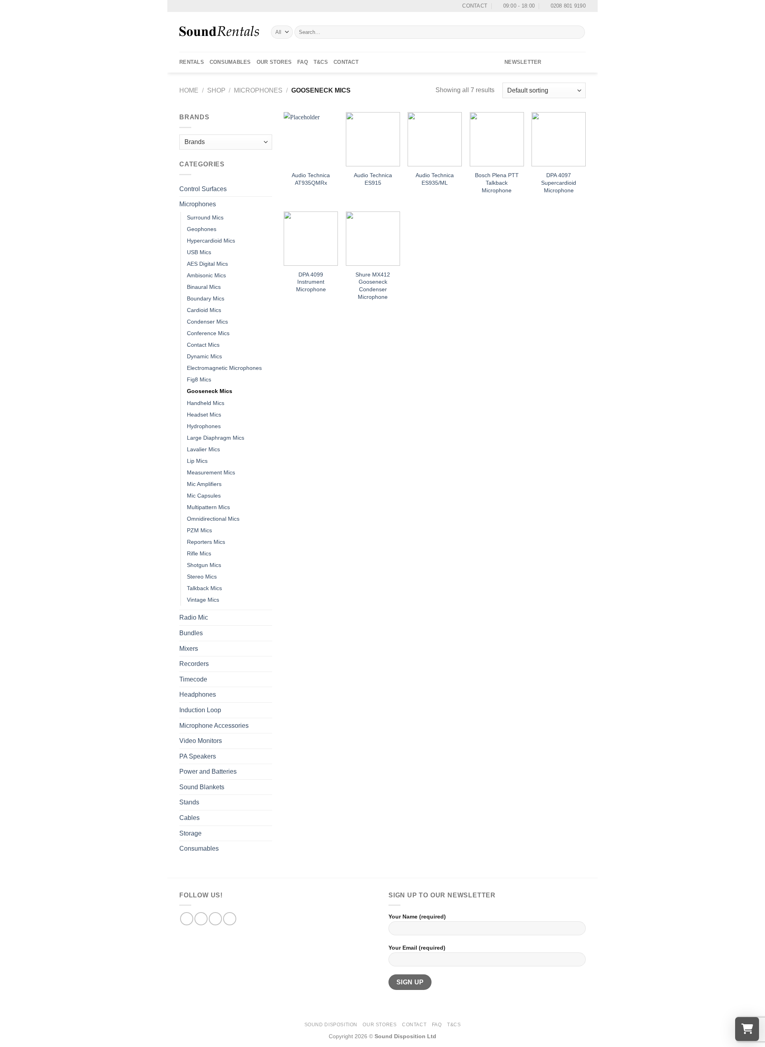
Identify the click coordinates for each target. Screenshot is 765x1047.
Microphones (258, 90)
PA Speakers (197, 756)
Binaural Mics (204, 287)
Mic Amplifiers (204, 484)
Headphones (197, 694)
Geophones (201, 229)
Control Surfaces (203, 189)
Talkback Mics (204, 588)
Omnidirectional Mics (213, 519)
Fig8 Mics (199, 379)
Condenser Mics (207, 321)
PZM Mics (199, 530)
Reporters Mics (206, 542)
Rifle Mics (199, 553)
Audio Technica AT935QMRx (311, 179)
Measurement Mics (211, 472)
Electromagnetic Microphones (224, 368)
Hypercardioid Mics (211, 240)
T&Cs (321, 62)
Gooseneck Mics (209, 391)
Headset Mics (204, 414)
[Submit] (577, 32)
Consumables (230, 62)
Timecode (193, 679)
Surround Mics (205, 217)
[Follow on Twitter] (570, 62)
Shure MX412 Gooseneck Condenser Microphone (372, 285)
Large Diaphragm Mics (215, 438)
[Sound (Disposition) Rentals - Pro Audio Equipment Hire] (219, 32)
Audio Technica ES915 (373, 179)
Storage (190, 833)
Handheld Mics (205, 403)
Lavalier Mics (203, 449)
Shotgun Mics (204, 565)
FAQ (302, 62)
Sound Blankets (201, 787)
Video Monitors (200, 740)
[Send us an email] (580, 62)
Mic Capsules (204, 495)
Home (188, 90)
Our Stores (274, 62)
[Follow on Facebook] (549, 62)
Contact (346, 62)
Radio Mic (193, 617)
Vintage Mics (203, 600)
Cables (189, 817)
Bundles (191, 633)
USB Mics (199, 252)
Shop (216, 90)
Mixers (188, 648)
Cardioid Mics (204, 310)
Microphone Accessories (214, 725)
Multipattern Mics (208, 507)
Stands (189, 802)
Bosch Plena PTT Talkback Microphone (497, 182)
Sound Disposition (330, 1024)
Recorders (194, 663)
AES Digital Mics (207, 264)
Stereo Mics (202, 576)
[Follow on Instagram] (560, 62)
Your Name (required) (417, 916)
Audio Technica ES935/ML (435, 179)
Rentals (191, 62)
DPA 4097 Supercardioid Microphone (558, 182)
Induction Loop (200, 710)
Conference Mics (208, 333)
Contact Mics (203, 345)
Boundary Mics (205, 298)
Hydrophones (204, 426)
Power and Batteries (208, 771)
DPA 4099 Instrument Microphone (311, 281)
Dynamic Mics (204, 356)
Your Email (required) (416, 947)
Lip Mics (197, 461)
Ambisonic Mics (206, 275)
